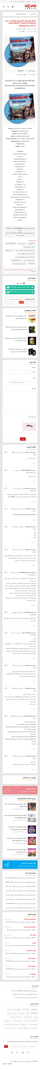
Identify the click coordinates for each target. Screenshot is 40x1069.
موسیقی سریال (33, 1024)
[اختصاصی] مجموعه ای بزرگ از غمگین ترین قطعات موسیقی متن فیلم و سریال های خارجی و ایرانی (20, 899)
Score (8, 1009)
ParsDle (9, 1064)
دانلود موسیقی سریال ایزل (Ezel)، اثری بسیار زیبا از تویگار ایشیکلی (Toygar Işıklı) (20, 908)
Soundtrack (34, 1013)
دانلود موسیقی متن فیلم (31, 1020)
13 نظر (20, 31)
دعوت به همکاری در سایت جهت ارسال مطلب (25, 994)
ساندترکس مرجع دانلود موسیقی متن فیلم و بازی (30, 6)
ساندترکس (33, 14)
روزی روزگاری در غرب (29, 260)
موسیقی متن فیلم (21, 14)
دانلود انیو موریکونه (28, 247)
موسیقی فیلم (21, 243)
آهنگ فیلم (20, 1013)
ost (14, 1009)
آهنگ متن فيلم (11, 1013)
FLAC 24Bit (26, 1009)
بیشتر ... (6, 777)
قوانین (28, 1)
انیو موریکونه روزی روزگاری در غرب (25, 250)
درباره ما (34, 1)
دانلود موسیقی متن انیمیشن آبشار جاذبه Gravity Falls (21, 882)
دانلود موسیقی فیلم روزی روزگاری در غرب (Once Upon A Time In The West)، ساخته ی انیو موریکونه (20, 23)
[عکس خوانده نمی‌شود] (29, 426)
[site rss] (11, 1052)
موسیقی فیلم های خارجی (19, 264)
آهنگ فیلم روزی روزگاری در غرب (26, 253)
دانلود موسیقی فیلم (16, 1017)
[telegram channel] (22, 1052)
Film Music (31, 264)
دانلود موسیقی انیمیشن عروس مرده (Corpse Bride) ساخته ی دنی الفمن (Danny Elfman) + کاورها (20, 903)
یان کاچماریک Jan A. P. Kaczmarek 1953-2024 (24, 991)
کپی (22, 302)
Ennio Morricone (16, 260)
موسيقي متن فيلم (17, 1020)
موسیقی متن (34, 1028)
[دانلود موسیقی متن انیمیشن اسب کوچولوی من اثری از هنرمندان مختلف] (32, 829)
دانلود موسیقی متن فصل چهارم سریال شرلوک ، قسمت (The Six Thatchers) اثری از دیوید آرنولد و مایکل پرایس (20, 895)
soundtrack (31, 243)
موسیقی (7, 1020)
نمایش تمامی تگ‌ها (10, 1028)
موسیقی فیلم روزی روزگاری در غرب (25, 257)
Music (19, 1009)
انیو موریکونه (9, 250)
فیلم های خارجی (11, 269)
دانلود (36, 1017)
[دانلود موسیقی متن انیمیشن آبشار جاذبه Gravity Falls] (32, 807)
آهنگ (27, 1013)
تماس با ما (14, 1)
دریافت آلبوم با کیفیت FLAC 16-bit (19, 292)
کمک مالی (21, 1)
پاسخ (33, 463)
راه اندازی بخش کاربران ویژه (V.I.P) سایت (25, 997)
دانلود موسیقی (28, 1017)
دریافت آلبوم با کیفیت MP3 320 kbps (18, 287)
